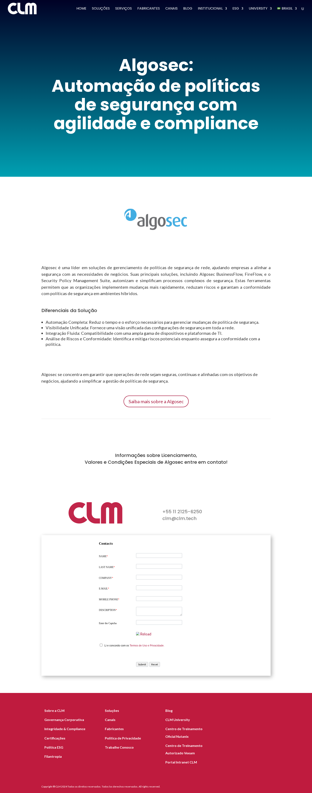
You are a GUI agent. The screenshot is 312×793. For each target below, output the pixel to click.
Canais (171, 9)
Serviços (123, 9)
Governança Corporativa (64, 720)
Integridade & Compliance (64, 729)
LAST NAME (107, 567)
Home (81, 9)
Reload (145, 634)
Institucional (210, 9)
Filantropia (53, 756)
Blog (187, 9)
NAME (103, 556)
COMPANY (106, 578)
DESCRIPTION (108, 610)
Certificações (54, 738)
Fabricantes (148, 9)
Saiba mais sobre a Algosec (156, 401)
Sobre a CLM (54, 710)
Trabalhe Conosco (119, 747)
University (258, 9)
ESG (235, 9)
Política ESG (53, 747)
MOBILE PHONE (109, 599)
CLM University (177, 720)
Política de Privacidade (123, 738)
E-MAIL (104, 588)
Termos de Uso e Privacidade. (147, 645)
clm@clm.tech (179, 518)
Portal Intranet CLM (181, 762)
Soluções (101, 9)
